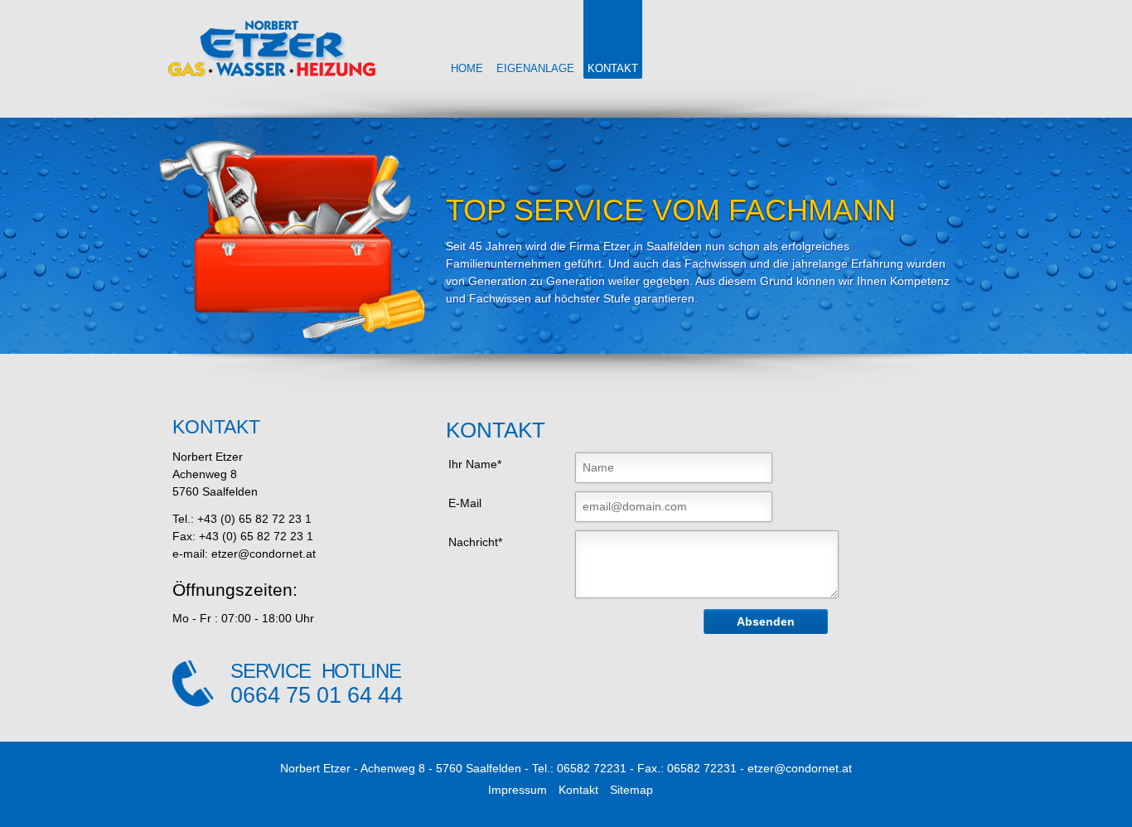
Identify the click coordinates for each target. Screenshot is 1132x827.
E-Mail (464, 503)
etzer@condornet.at (799, 768)
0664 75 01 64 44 (316, 695)
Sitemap (631, 789)
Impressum (517, 789)
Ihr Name (473, 463)
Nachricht (474, 541)
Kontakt (578, 789)
